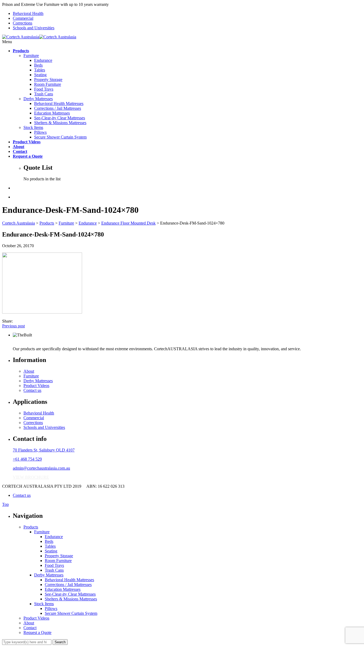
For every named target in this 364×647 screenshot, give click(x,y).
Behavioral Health (28, 13)
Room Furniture (47, 84)
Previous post (13, 326)
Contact (30, 627)
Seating (40, 74)
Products (30, 527)
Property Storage (48, 79)
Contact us (32, 390)
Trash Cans (43, 94)
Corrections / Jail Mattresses (57, 108)
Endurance (43, 60)
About (28, 371)
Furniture (31, 55)
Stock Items (33, 127)
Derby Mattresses (38, 98)
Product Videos (36, 385)
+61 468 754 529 (27, 459)
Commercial (23, 18)
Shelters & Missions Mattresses (60, 122)
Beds (38, 65)
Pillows (40, 132)
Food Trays (43, 89)
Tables (39, 70)
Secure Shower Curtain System (60, 137)
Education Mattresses (52, 113)
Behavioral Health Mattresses (58, 103)
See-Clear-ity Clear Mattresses (59, 118)
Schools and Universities (33, 28)
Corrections (22, 23)
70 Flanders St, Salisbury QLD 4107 (44, 450)
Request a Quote (37, 632)
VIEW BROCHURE (31, 477)
